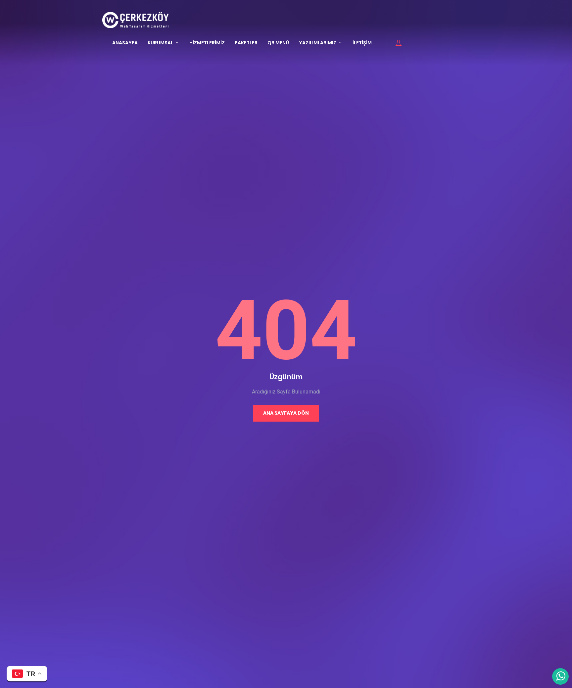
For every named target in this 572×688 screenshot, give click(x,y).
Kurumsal (160, 42)
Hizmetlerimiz (207, 42)
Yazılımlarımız (317, 42)
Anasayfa (125, 42)
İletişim (362, 42)
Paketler (246, 42)
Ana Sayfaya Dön (286, 413)
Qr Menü (278, 42)
